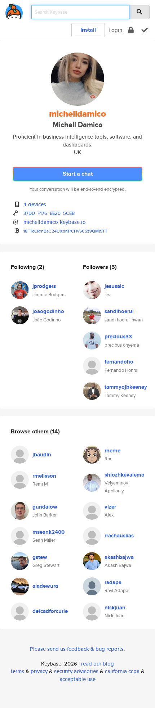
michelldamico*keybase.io (54, 222)
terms (17, 671)
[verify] (144, 30)
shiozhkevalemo (125, 475)
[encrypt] (131, 30)
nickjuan (115, 608)
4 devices (34, 204)
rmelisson (44, 476)
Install (88, 30)
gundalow (44, 507)
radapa (113, 582)
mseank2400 (48, 532)
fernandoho (119, 362)
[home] (14, 10)
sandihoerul (119, 311)
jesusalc (114, 286)
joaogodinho (48, 311)
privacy (39, 671)
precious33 (118, 337)
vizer (110, 507)
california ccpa (122, 671)
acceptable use (77, 679)
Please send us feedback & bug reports (77, 649)
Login (115, 30)
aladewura (45, 586)
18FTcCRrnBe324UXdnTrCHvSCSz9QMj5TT (65, 231)
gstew (39, 557)
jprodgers (44, 286)
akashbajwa (119, 557)
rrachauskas (119, 536)
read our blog (97, 663)
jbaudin (41, 455)
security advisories (76, 671)
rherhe (112, 451)
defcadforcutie (50, 611)
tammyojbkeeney (126, 387)
